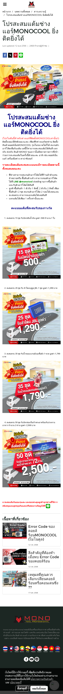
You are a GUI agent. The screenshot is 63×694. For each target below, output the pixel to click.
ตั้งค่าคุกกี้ (22, 688)
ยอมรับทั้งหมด (39, 688)
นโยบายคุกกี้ (15, 682)
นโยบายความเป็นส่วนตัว (42, 679)
